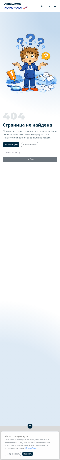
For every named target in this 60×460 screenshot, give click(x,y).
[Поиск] (42, 5)
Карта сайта (29, 144)
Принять (27, 454)
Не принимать (13, 454)
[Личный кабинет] (48, 6)
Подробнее (30, 448)
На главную (11, 144)
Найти (30, 159)
